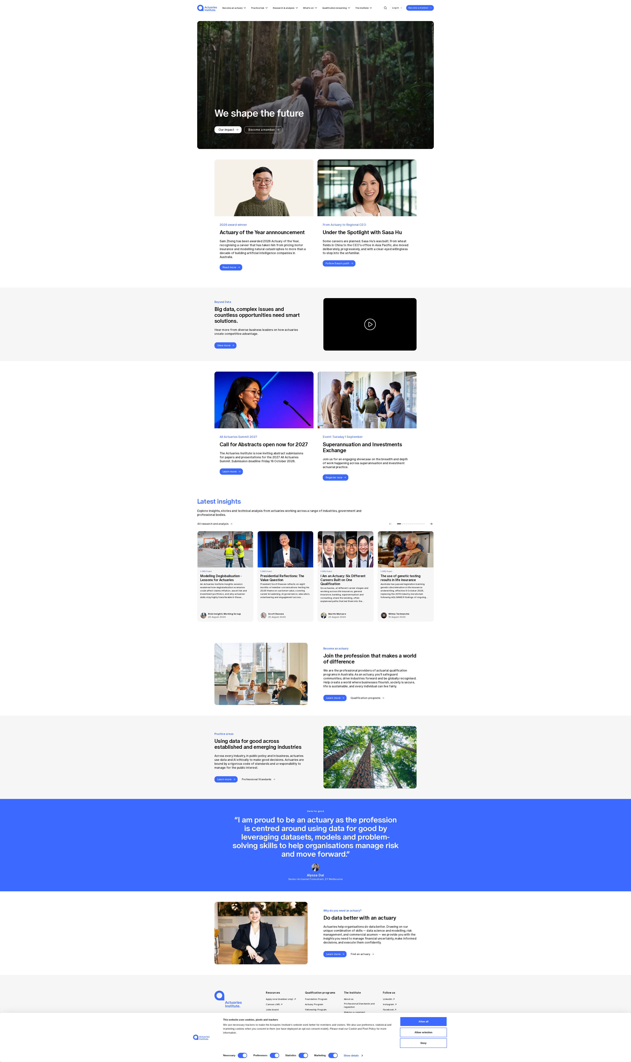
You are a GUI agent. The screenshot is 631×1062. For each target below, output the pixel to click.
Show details (351, 1055)
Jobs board (272, 1009)
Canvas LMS (273, 1004)
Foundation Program (316, 999)
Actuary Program (314, 1004)
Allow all (424, 1021)
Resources (273, 992)
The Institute (352, 992)
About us (348, 999)
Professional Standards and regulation (359, 1005)
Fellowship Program (316, 1009)
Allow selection (423, 1032)
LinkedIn (387, 999)
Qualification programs (320, 992)
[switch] (274, 1055)
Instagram (388, 1004)
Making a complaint (354, 1012)
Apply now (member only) (279, 999)
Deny (423, 1043)
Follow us (389, 992)
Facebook (388, 1009)
